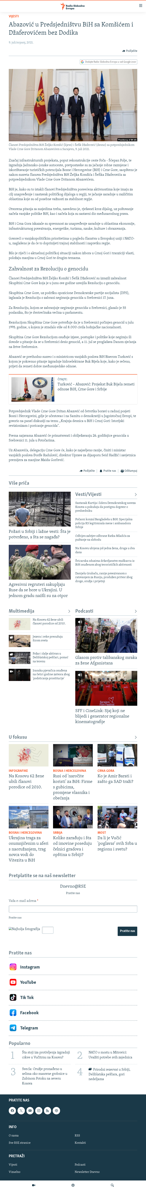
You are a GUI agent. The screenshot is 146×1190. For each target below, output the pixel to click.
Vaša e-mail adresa (23, 901)
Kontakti (80, 1142)
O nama (14, 1135)
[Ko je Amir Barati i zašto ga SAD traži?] (117, 755)
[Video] (33, 1185)
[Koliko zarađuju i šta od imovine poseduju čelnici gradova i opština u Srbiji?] (73, 817)
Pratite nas (127, 931)
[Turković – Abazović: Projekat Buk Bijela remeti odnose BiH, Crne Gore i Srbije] (33, 389)
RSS (77, 1135)
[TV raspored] (56, 1110)
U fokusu (18, 737)
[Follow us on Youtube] (30, 1110)
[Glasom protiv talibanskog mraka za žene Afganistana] (106, 635)
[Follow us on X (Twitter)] (21, 1110)
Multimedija (21, 611)
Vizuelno (14, 1172)
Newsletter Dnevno (87, 1172)
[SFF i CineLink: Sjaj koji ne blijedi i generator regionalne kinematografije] (106, 688)
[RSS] (47, 1110)
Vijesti (14, 16)
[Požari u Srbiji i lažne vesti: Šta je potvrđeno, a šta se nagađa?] (40, 509)
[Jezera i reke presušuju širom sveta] (19, 641)
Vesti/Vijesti (88, 494)
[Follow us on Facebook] (12, 1110)
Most (102, 833)
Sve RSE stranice (20, 1142)
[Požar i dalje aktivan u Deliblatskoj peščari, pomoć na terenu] (19, 658)
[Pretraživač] (112, 1185)
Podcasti (84, 611)
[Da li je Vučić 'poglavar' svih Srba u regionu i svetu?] (117, 817)
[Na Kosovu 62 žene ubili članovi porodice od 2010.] (19, 624)
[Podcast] (73, 1185)
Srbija (57, 833)
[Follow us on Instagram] (38, 1110)
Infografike (18, 771)
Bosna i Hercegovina (69, 771)
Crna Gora (106, 771)
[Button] (129, 51)
